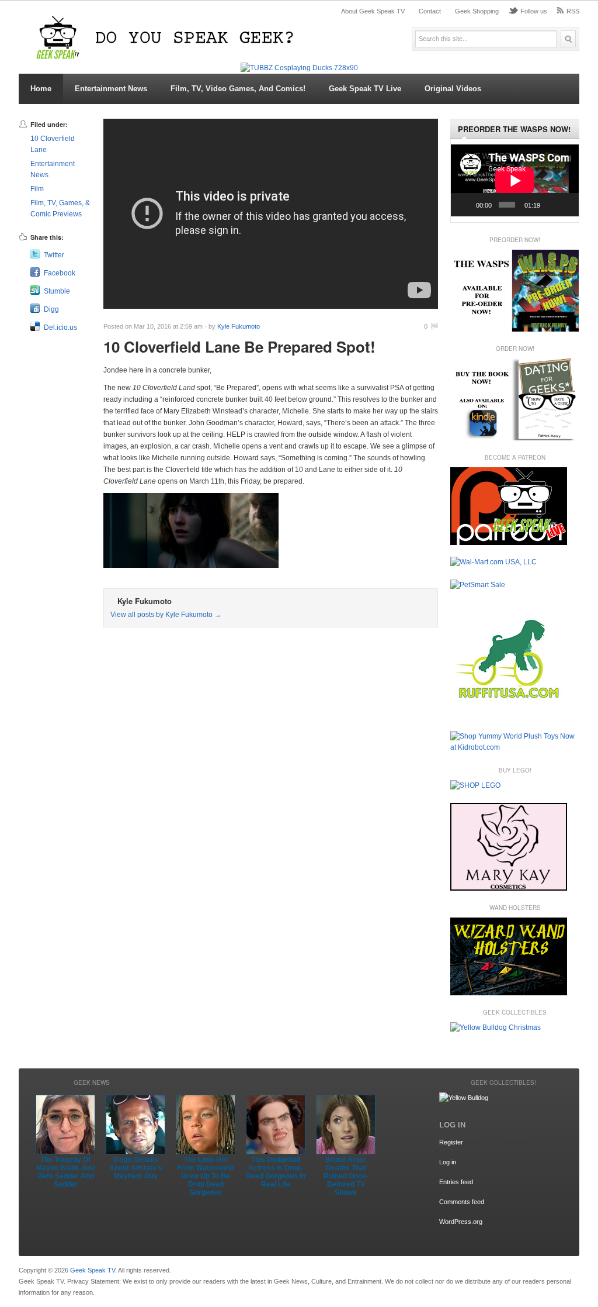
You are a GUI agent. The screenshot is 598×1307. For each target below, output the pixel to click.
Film (37, 189)
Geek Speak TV (92, 1270)
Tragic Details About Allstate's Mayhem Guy (135, 1168)
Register (451, 1142)
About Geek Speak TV (373, 11)
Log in (447, 1161)
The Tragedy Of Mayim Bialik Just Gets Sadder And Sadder (65, 1172)
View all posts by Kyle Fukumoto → (165, 615)
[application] (515, 180)
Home (40, 88)
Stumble (57, 291)
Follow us (533, 11)
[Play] (466, 205)
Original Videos (453, 88)
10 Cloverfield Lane (52, 144)
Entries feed (456, 1181)
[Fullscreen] (566, 205)
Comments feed (461, 1201)
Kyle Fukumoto (238, 326)
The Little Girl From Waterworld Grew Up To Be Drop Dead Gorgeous (205, 1176)
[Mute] (551, 205)
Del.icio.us (60, 327)
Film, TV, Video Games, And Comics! (238, 88)
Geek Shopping (477, 11)
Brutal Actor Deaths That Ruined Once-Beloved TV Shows (346, 1176)
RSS (572, 11)
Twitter (54, 255)
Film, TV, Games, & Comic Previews (60, 208)
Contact (430, 11)
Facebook (59, 273)
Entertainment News (111, 88)
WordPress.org (460, 1221)
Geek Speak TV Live (365, 88)
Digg (51, 309)
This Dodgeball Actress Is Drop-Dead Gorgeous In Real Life (275, 1172)
